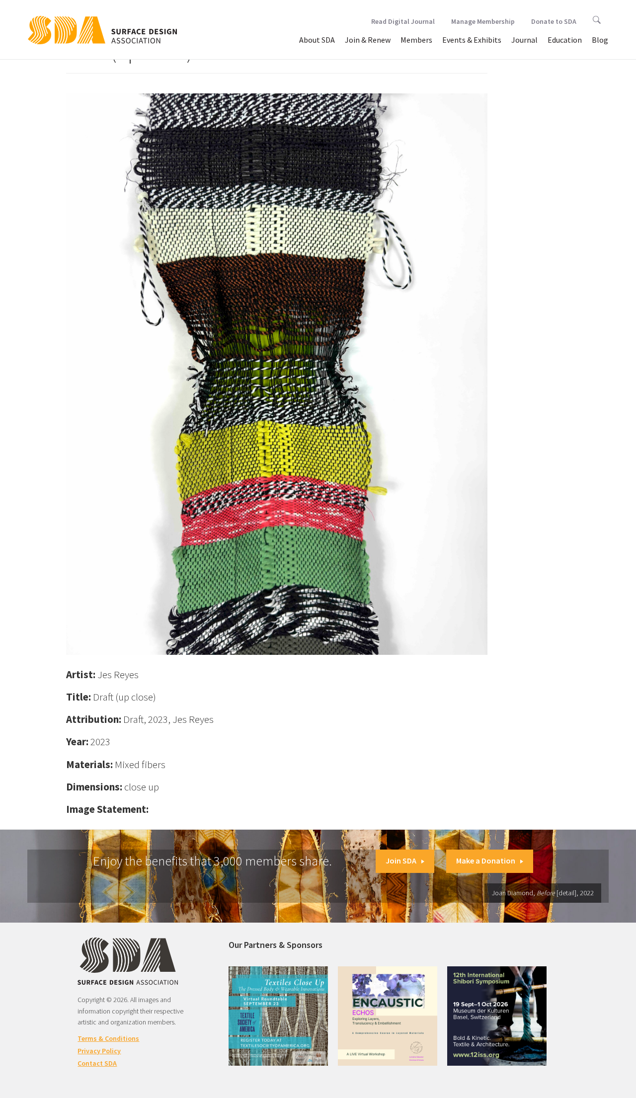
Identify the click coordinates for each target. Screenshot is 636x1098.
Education (565, 40)
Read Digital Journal (403, 21)
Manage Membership (483, 21)
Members (416, 40)
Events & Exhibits (471, 40)
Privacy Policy (99, 1050)
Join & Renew (368, 40)
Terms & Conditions (108, 1038)
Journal (524, 40)
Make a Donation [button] (485, 860)
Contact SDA (97, 1063)
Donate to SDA (553, 21)
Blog (600, 40)
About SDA (317, 40)
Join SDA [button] (401, 860)
